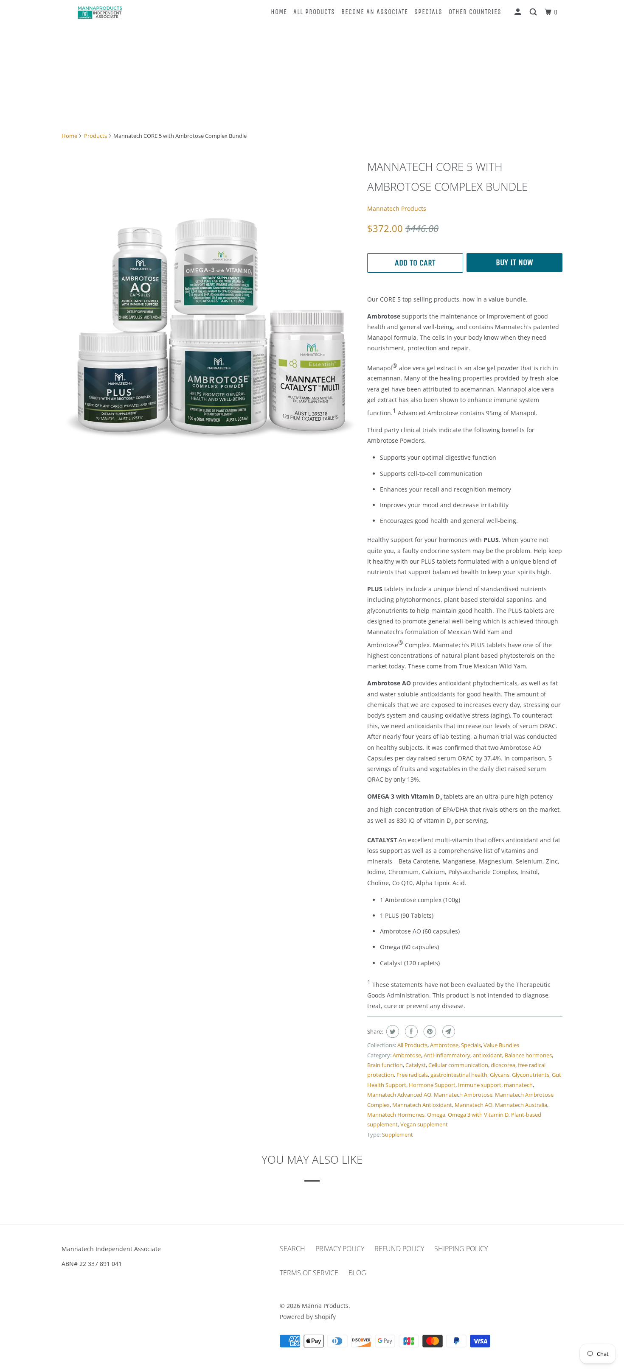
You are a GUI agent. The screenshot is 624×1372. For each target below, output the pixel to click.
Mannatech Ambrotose (463, 1094)
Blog (357, 1272)
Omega (436, 1114)
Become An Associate (374, 12)
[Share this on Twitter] (391, 1031)
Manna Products (325, 1306)
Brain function (385, 1065)
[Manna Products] (100, 12)
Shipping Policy (461, 1248)
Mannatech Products (396, 208)
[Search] (534, 12)
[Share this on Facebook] (410, 1031)
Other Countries (475, 12)
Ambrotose (444, 1045)
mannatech (518, 1085)
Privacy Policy (339, 1248)
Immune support (479, 1085)
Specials (428, 12)
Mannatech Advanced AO (399, 1094)
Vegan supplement (424, 1124)
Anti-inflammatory (447, 1055)
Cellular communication (458, 1065)
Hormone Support (432, 1085)
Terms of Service (309, 1272)
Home (279, 12)
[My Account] (519, 12)
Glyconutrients (530, 1075)
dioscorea (503, 1065)
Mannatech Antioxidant (422, 1105)
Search (292, 1248)
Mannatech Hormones (395, 1114)
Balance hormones (528, 1055)
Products (95, 136)
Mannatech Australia (521, 1105)
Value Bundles (501, 1045)
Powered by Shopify (308, 1317)
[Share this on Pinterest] (429, 1031)
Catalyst (415, 1065)
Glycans (499, 1075)
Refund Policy (399, 1248)
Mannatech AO (473, 1105)
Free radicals (412, 1075)
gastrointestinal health (458, 1075)
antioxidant (487, 1055)
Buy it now (514, 262)
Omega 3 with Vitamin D (478, 1114)
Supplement (397, 1134)
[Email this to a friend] (447, 1031)
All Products (314, 12)
